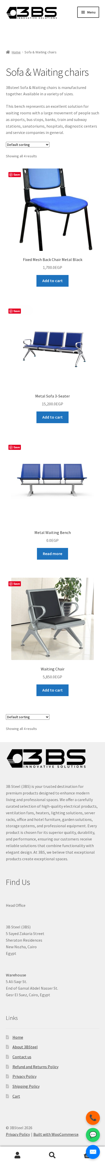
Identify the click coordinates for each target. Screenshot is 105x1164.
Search (52, 1155)
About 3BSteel (25, 1046)
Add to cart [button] (52, 280)
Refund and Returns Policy (35, 1066)
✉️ (93, 1152)
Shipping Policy (26, 1086)
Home (16, 52)
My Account (17, 1155)
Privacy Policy (24, 1076)
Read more (52, 553)
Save (17, 174)
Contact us (21, 1056)
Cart (16, 1096)
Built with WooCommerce (55, 1134)
